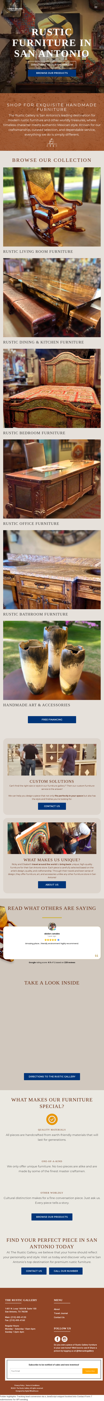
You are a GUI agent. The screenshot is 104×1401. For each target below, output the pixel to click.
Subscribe (90, 1371)
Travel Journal (61, 1313)
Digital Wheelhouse (31, 1391)
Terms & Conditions (33, 1385)
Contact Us (59, 1317)
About (57, 1309)
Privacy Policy (19, 1385)
